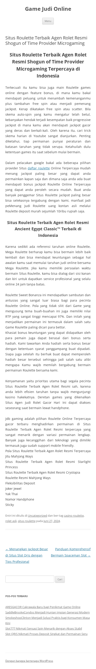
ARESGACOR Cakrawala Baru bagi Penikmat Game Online (42, 607)
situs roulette (26, 521)
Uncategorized (37, 516)
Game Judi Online (48, 8)
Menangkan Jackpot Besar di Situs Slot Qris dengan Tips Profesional (26, 555)
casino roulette (74, 516)
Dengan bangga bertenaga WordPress (29, 661)
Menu (48, 21)
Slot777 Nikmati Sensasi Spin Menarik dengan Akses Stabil (43, 628)
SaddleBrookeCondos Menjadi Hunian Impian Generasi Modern (47, 612)
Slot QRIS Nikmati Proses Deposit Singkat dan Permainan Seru (46, 634)
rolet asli (11, 521)
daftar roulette (39, 168)
